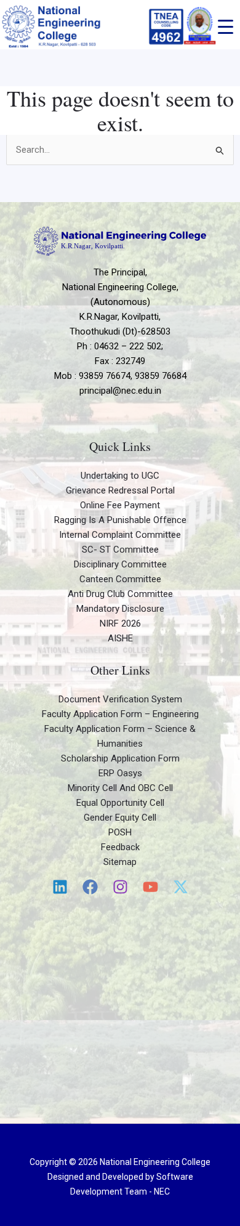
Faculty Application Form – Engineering (120, 714)
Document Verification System (120, 699)
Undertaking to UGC (120, 475)
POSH (120, 832)
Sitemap (120, 861)
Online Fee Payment (120, 505)
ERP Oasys (120, 773)
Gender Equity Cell (120, 817)
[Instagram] (120, 887)
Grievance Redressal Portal (120, 490)
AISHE (120, 638)
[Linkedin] (60, 887)
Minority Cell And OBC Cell (120, 788)
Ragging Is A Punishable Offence (120, 520)
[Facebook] (90, 887)
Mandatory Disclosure (120, 608)
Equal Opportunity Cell (120, 802)
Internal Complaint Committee (120, 534)
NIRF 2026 (120, 623)
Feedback (120, 847)
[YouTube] (150, 887)
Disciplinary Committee (120, 564)
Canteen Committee (120, 579)
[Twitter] (180, 887)
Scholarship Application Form (120, 758)
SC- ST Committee (120, 549)
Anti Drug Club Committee (120, 593)
